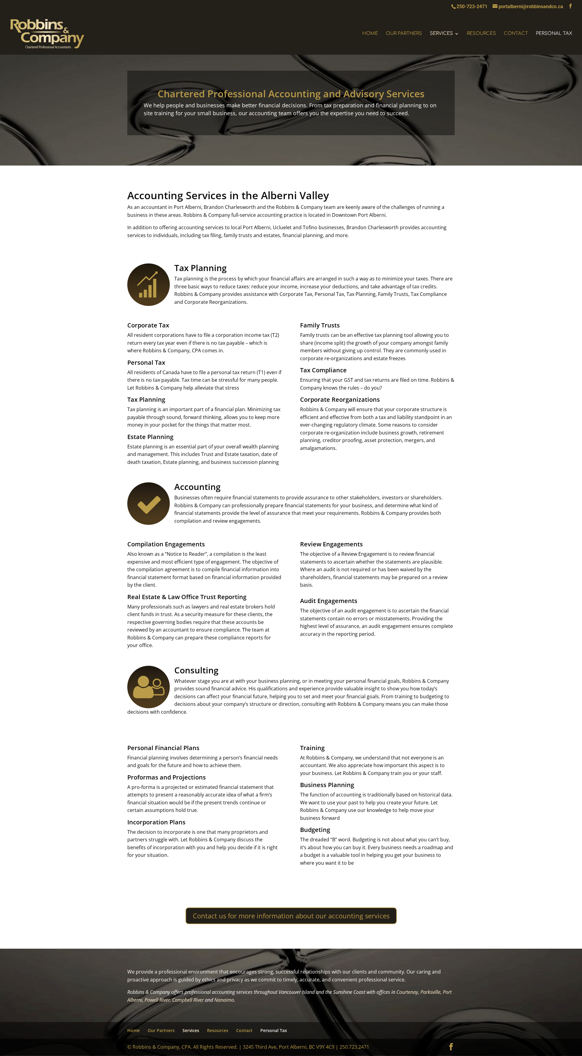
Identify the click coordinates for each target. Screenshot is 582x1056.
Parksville (430, 992)
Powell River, (158, 1000)
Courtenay (407, 992)
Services (441, 34)
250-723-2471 (472, 6)
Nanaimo (224, 1000)
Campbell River (188, 1000)
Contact (516, 34)
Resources (481, 34)
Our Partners (404, 34)
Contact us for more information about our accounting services (291, 915)
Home (370, 34)
